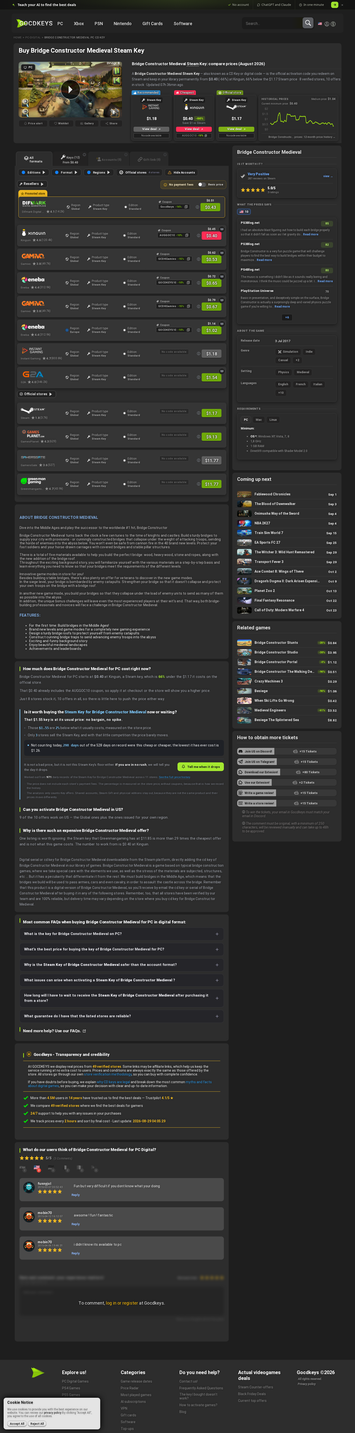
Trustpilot (159, 1098)
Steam (193, 63)
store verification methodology (108, 1074)
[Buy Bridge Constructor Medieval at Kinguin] (42, 232)
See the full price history (174, 777)
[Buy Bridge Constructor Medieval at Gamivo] (42, 256)
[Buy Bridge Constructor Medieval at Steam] (42, 410)
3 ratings (273, 192)
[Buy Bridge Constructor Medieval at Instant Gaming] (42, 350)
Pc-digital (33, 37)
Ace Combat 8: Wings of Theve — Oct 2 (287, 571)
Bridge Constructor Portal (287, 662)
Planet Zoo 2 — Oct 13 (287, 591)
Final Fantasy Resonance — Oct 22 (287, 600)
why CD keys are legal (113, 1082)
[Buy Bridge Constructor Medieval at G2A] (42, 374)
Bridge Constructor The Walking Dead (287, 671)
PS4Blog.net (250, 269)
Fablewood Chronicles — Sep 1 (287, 494)
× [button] (342, 5)
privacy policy (52, 1412)
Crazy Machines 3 (287, 681)
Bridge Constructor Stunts (287, 642)
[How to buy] (222, 229)
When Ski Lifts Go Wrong (287, 700)
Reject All (37, 1424)
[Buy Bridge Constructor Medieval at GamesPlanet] (42, 434)
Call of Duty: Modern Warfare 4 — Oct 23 (287, 610)
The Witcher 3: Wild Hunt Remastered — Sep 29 (287, 552)
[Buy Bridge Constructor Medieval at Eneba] (42, 280)
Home (17, 37)
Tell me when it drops (203, 767)
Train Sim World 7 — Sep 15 (287, 533)
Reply (75, 1195)
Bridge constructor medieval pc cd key (74, 37)
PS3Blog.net (250, 223)
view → (328, 176)
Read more (310, 234)
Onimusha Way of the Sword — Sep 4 (287, 513)
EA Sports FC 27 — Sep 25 (287, 542)
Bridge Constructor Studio (287, 652)
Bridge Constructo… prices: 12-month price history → (302, 137)
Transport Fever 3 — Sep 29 (287, 562)
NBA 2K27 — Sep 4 (287, 523)
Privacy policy (307, 1384)
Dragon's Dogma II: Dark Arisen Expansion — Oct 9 (287, 581)
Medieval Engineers (287, 710)
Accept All (17, 1424)
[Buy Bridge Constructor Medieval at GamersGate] (42, 457)
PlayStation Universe (257, 291)
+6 (287, 317)
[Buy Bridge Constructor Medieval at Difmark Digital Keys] (43, 204)
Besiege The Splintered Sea (287, 720)
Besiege (287, 691)
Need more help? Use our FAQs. (52, 1030)
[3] (37, 1167)
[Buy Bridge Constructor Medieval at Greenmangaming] (42, 481)
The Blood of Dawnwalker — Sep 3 (287, 504)
